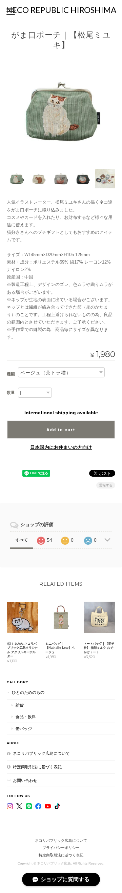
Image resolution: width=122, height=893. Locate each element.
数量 (11, 392)
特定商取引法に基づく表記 (37, 767)
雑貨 (20, 705)
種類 (11, 374)
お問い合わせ (25, 780)
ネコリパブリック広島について (41, 753)
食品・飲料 (26, 716)
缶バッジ (24, 728)
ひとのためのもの (28, 692)
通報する (106, 485)
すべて (22, 540)
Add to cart (60, 430)
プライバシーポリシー (61, 848)
